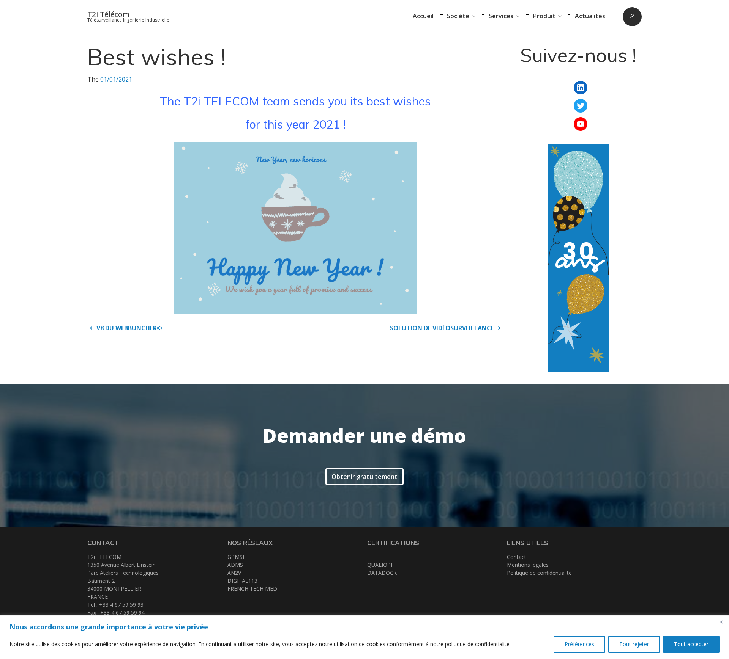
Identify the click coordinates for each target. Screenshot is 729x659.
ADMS (235, 564)
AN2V (234, 572)
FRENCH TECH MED (252, 588)
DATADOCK (382, 572)
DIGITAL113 (242, 580)
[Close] (721, 621)
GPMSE (236, 556)
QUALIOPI (379, 564)
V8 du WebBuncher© (128, 328)
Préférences (579, 644)
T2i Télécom (108, 14)
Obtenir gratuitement (364, 476)
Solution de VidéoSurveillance (442, 328)
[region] (364, 637)
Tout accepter (691, 644)
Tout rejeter (634, 644)
